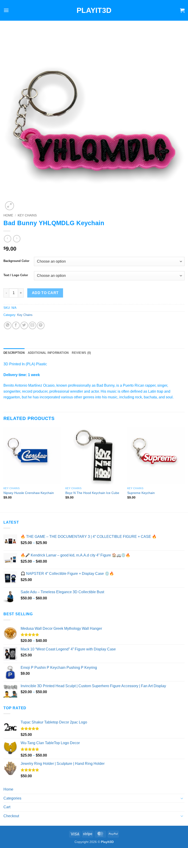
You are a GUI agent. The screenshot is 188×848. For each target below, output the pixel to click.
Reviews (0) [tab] (81, 353)
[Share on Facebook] (16, 325)
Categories (12, 798)
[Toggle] (182, 798)
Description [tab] (14, 353)
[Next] (184, 469)
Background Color (16, 261)
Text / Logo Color (15, 275)
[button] (6, 10)
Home (8, 215)
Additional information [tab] (48, 353)
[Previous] (3, 469)
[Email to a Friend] (32, 325)
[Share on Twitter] (24, 325)
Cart (6, 807)
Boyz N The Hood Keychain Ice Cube (92, 493)
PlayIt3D (94, 10)
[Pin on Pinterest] (40, 325)
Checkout (11, 816)
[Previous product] (16, 238)
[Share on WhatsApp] (7, 325)
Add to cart (45, 293)
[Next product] (7, 238)
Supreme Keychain (141, 493)
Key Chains (27, 215)
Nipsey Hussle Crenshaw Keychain (28, 493)
